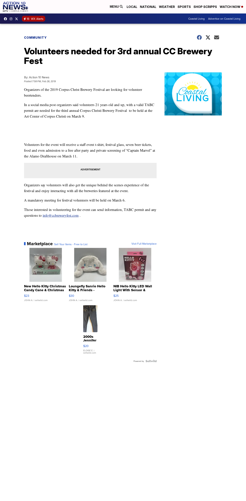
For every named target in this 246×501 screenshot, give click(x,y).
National (148, 7)
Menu (115, 6)
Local (132, 7)
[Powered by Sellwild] (151, 361)
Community (35, 37)
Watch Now (230, 7)
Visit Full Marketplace (144, 243)
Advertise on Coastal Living (224, 19)
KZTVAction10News (6, 18)
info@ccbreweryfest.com (61, 215)
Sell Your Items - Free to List (70, 244)
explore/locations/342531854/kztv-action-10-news (12, 18)
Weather (167, 7)
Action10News (17, 18)
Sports (184, 7)
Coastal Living (196, 19)
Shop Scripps (205, 7)
